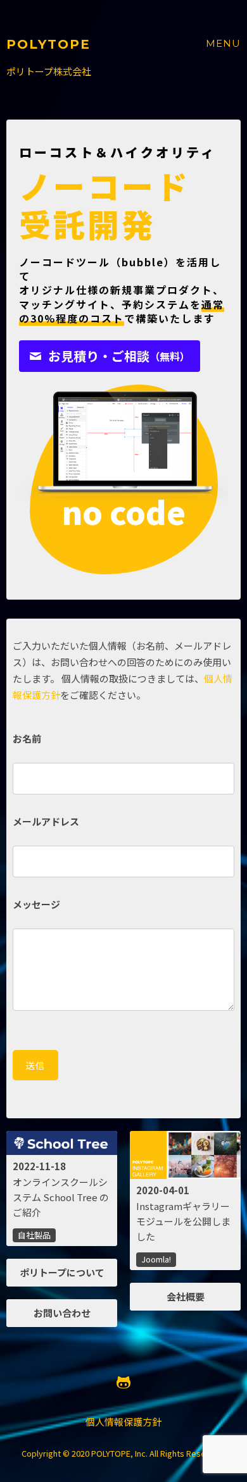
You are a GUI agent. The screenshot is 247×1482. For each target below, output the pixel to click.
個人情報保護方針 (124, 1421)
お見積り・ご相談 (119, 356)
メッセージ (36, 904)
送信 (35, 1065)
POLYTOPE (48, 44)
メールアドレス (46, 821)
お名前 (27, 738)
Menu (223, 43)
